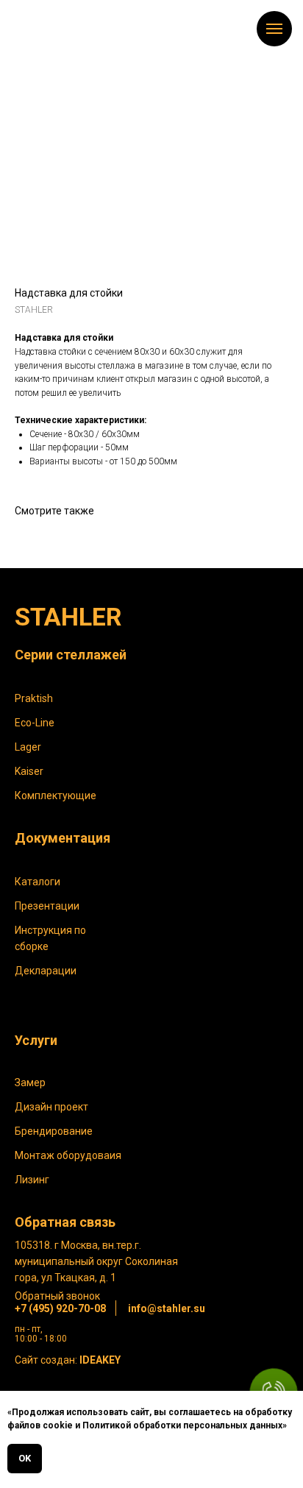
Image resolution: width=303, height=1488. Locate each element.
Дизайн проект (51, 1107)
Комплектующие (55, 795)
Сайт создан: (68, 1360)
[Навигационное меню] (274, 29)
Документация (62, 838)
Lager (28, 747)
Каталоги (37, 882)
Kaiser (29, 771)
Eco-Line (34, 723)
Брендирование (54, 1131)
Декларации (45, 971)
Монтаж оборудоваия (68, 1155)
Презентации (47, 906)
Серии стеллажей (70, 654)
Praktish (34, 698)
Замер (30, 1082)
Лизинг (32, 1180)
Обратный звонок (57, 1296)
